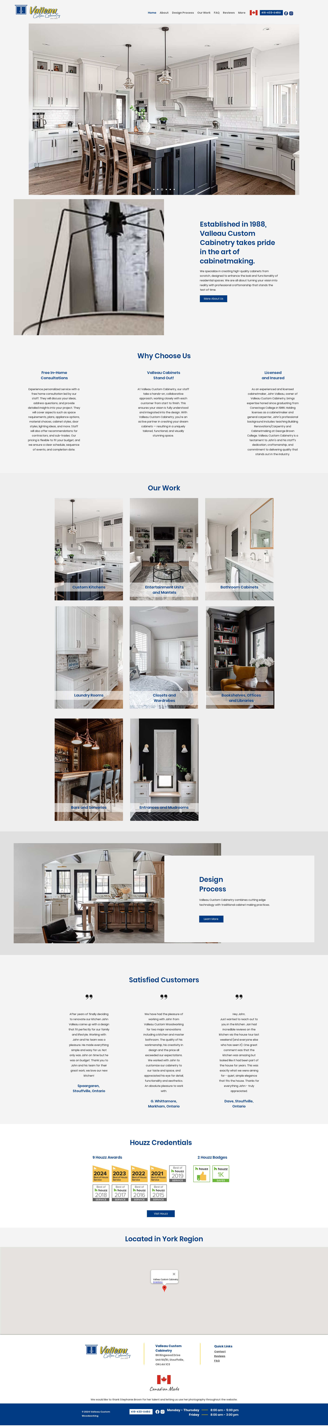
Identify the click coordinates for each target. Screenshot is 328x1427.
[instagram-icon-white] (163, 1412)
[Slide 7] (174, 189)
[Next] (294, 109)
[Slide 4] (153, 189)
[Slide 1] (161, 189)
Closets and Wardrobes (164, 698)
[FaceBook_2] (286, 13)
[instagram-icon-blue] (291, 13)
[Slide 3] (166, 189)
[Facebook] (157, 1412)
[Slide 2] (157, 189)
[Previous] (33, 109)
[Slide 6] (170, 189)
